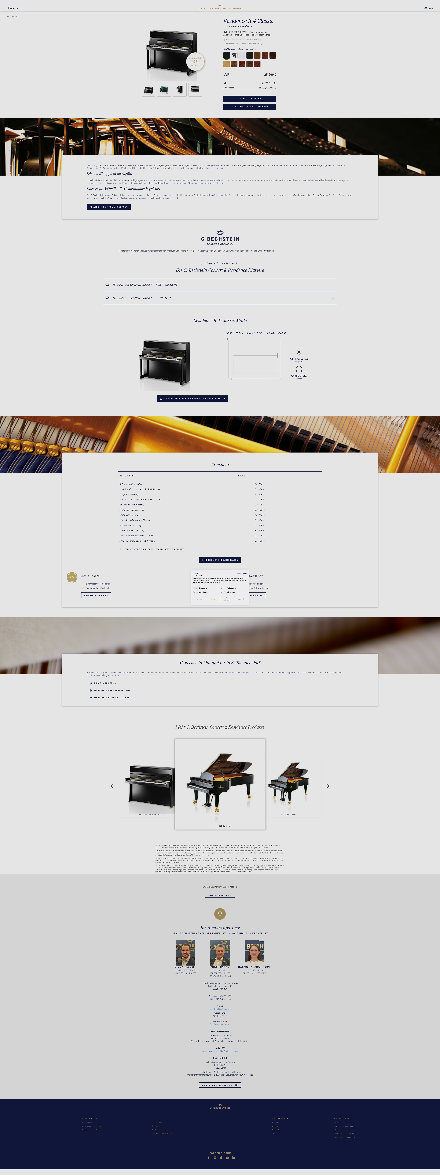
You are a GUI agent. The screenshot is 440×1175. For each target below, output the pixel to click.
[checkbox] (195, 588)
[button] (197, 573)
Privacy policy (242, 573)
